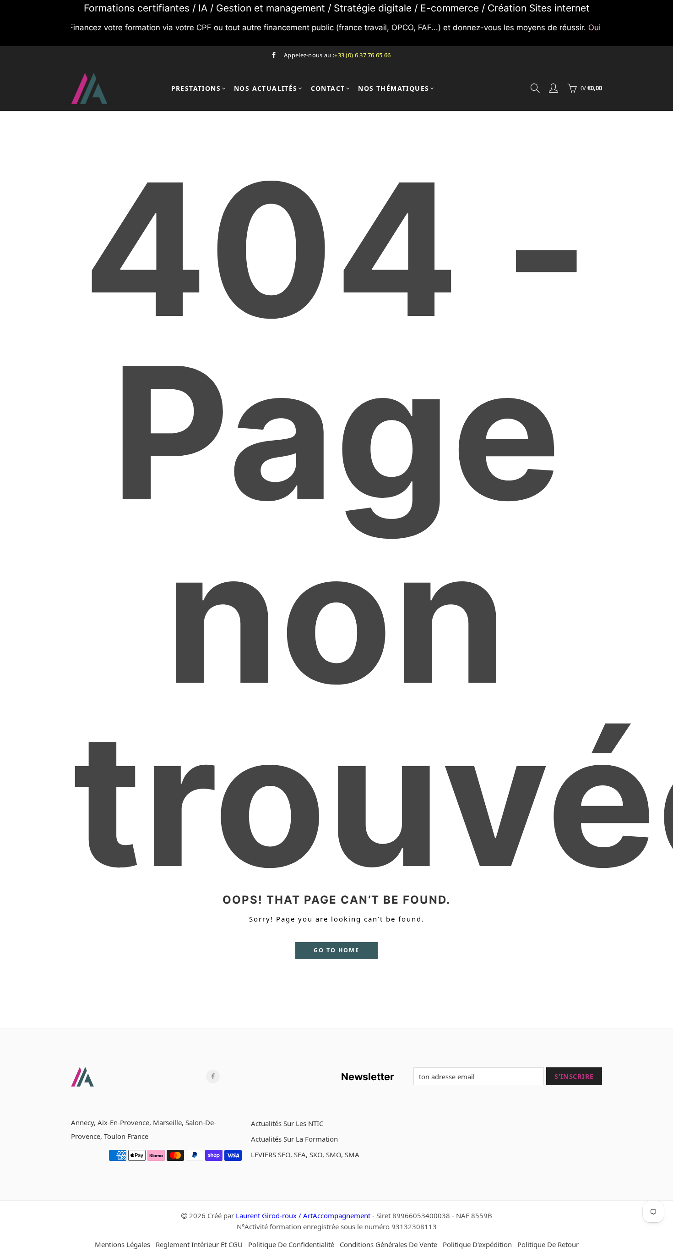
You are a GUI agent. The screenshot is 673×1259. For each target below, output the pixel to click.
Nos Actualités (266, 88)
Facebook (213, 1076)
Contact (328, 88)
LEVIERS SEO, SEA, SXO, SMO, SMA (305, 1154)
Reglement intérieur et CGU (199, 1244)
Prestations (196, 88)
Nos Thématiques (393, 88)
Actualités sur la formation (294, 1138)
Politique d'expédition (477, 1244)
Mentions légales (122, 1244)
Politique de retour (548, 1244)
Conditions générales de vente (388, 1244)
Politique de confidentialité (291, 1244)
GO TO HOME (336, 950)
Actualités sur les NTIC (287, 1123)
